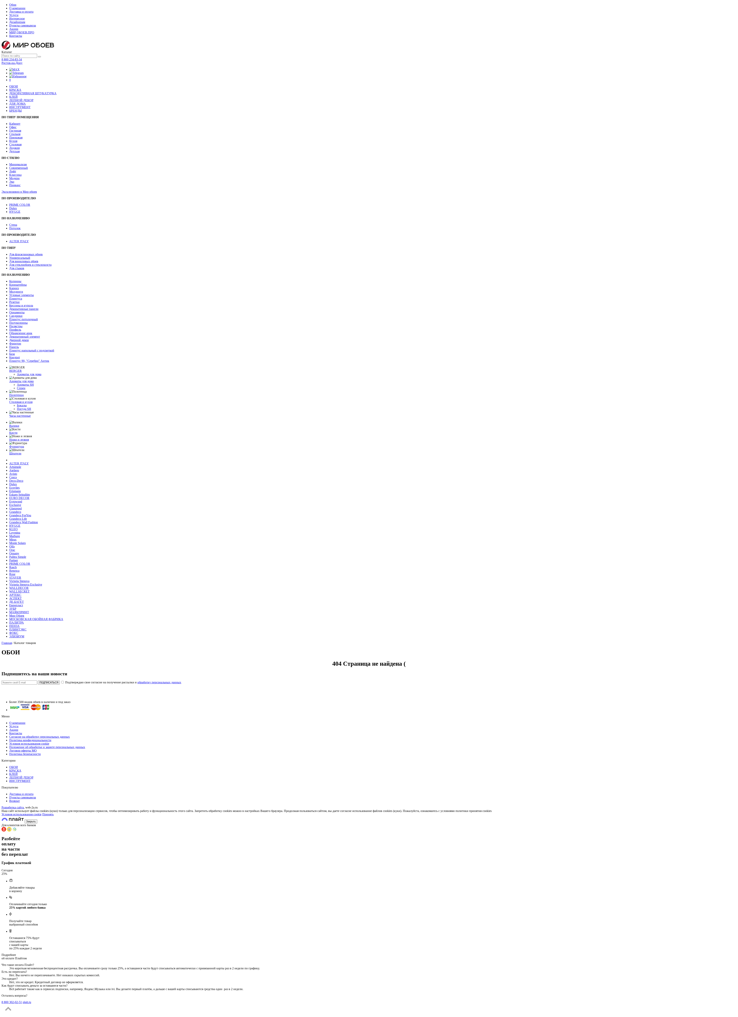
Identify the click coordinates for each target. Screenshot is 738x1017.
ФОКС (13, 633)
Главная (7, 643)
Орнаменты (17, 312)
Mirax (13, 539)
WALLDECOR (19, 588)
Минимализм (18, 164)
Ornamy (14, 553)
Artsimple (15, 467)
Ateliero (14, 470)
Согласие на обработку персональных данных (39, 736)
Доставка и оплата (21, 11)
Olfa (12, 546)
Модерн (14, 178)
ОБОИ (13, 86)
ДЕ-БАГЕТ (16, 601)
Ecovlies (14, 487)
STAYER (15, 577)
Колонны (15, 281)
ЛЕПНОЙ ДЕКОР (21, 100)
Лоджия (14, 148)
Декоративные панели (23, 309)
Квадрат (14, 357)
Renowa (14, 570)
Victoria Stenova (19, 581)
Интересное (17, 18)
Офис (13, 127)
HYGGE (14, 211)
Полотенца (16, 395)
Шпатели (15, 453)
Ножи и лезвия (19, 439)
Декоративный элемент (24, 336)
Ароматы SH (25, 384)
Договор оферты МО (23, 750)
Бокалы (22, 405)
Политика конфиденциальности (30, 740)
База (12, 354)
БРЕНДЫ (15, 110)
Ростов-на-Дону (12, 63)
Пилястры (15, 326)
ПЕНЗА (14, 626)
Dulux (13, 208)
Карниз (14, 288)
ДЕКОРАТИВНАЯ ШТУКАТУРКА (33, 93)
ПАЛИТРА (16, 622)
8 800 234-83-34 (12, 59)
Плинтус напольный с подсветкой (31, 350)
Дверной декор (19, 340)
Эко (11, 181)
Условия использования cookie (29, 743)
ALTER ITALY (19, 241)
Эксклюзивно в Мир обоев (19, 191)
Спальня (14, 134)
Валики (14, 425)
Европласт (16, 605)
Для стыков (16, 268)
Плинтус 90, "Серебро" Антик (29, 360)
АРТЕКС (15, 595)
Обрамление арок (20, 333)
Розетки (14, 302)
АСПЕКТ (15, 598)
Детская (14, 151)
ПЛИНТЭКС (18, 629)
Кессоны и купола (21, 305)
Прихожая (15, 137)
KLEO (13, 529)
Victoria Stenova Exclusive (25, 584)
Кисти (13, 432)
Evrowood (15, 501)
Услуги (13, 15)
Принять (48, 814)
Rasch (13, 567)
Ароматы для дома (29, 374)
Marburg (14, 536)
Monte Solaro (17, 543)
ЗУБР (12, 608)
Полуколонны (18, 322)
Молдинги (16, 291)
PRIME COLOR (19, 204)
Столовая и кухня (20, 402)
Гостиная (15, 130)
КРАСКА (15, 89)
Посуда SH (24, 408)
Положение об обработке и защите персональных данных (47, 747)
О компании (17, 8)
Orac (12, 550)
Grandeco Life (18, 518)
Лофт (12, 171)
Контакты (15, 35)
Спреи (21, 388)
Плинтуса (15, 298)
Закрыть (31, 821)
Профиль (15, 329)
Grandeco (15, 511)
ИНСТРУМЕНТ (20, 107)
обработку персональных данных (159, 682)
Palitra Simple (17, 556)
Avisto (13, 473)
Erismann (15, 491)
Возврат (14, 801)
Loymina (14, 532)
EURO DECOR (19, 498)
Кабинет (14, 123)
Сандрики (15, 315)
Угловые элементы (21, 295)
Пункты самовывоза (22, 25)
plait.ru (27, 1002)
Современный (18, 168)
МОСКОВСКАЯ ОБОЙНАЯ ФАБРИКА (36, 619)
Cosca (13, 477)
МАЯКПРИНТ (19, 612)
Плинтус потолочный (23, 319)
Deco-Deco (16, 480)
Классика (15, 174)
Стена (13, 224)
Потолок (15, 228)
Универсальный (19, 257)
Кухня (13, 141)
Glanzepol (15, 508)
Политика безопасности (25, 754)
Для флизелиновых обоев (26, 254)
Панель (14, 347)
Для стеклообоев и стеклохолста (30, 264)
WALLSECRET (19, 591)
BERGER (15, 370)
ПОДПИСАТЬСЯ (48, 682)
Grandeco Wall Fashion (23, 522)
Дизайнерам (17, 22)
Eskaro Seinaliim (19, 494)
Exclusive (15, 505)
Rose (12, 574)
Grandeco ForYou (20, 515)
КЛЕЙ (13, 96)
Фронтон (15, 343)
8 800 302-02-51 (12, 1002)
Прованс (15, 185)
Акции (13, 29)
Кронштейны (18, 284)
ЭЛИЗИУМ (16, 636)
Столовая (15, 144)
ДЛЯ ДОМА (17, 103)
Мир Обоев (16, 615)
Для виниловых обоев (23, 261)
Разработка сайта (13, 807)
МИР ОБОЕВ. (21, 32)
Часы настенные (20, 415)
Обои (12, 4)
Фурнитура (16, 446)
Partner (13, 560)
